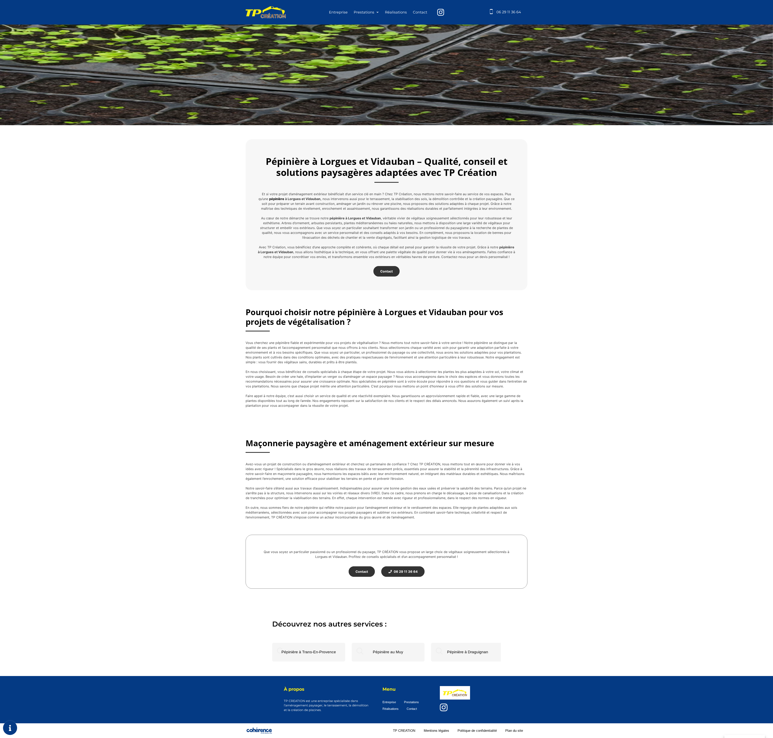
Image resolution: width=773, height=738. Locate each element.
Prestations (364, 12)
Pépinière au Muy (388, 652)
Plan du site (514, 731)
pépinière (276, 199)
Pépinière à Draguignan (467, 652)
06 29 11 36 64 (508, 12)
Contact (420, 12)
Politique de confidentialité (477, 731)
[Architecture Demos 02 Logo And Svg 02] (440, 12)
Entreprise (338, 12)
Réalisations (396, 12)
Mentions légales (436, 731)
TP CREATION (404, 731)
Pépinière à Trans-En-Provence (308, 652)
